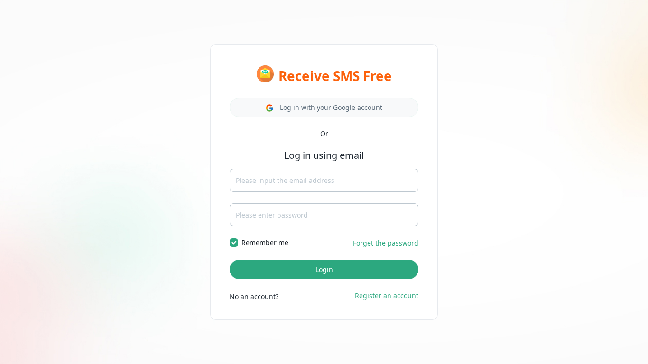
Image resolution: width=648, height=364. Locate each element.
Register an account (386, 295)
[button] (324, 107)
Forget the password (385, 242)
